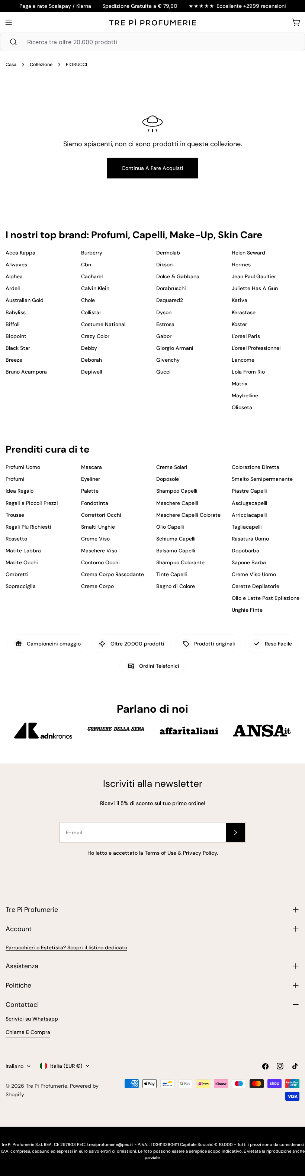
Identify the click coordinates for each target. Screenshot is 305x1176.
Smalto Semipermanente (262, 479)
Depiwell (91, 371)
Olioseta (242, 407)
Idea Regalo (19, 490)
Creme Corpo (97, 586)
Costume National (103, 324)
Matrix (239, 383)
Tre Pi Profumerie (46, 1086)
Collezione (41, 65)
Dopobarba (245, 550)
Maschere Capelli (177, 503)
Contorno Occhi (100, 562)
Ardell (13, 288)
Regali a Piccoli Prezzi (32, 503)
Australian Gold (25, 300)
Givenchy (168, 360)
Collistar (91, 312)
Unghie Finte (247, 610)
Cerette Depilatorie (255, 586)
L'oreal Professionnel (256, 348)
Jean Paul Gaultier (254, 276)
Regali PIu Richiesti (28, 526)
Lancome (243, 360)
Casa (11, 65)
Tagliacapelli (247, 526)
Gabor (163, 336)
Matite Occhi (22, 562)
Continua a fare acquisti (152, 168)
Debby (89, 348)
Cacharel (92, 276)
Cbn (86, 264)
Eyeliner (90, 479)
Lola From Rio (248, 371)
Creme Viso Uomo (254, 574)
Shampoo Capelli (177, 490)
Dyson (163, 312)
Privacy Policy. (200, 853)
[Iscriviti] (235, 832)
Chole (88, 300)
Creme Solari (171, 467)
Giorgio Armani (174, 348)
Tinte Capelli (171, 574)
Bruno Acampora (26, 371)
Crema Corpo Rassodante (112, 574)
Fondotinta (94, 503)
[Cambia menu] (8, 22)
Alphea (14, 276)
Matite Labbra (23, 550)
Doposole (167, 479)
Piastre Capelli (249, 490)
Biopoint (16, 336)
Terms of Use (161, 853)
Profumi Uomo (23, 467)
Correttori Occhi (101, 515)
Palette (90, 490)
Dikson (164, 264)
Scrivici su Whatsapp (32, 1018)
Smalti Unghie (98, 526)
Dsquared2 (169, 300)
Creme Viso (95, 538)
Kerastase (244, 312)
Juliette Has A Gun (255, 288)
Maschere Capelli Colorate (188, 515)
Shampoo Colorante (180, 562)
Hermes (241, 264)
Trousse (15, 515)
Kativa (239, 300)
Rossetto (16, 538)
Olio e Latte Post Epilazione (265, 598)
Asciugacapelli (249, 503)
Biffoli (13, 324)
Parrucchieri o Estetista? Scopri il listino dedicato (66, 947)
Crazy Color (95, 336)
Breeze (14, 360)
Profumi (15, 479)
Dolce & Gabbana (177, 276)
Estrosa (165, 324)
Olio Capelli (170, 526)
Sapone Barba (249, 562)
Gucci (163, 371)
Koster (239, 324)
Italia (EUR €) (66, 1065)
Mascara (91, 467)
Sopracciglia (21, 586)
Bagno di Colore (175, 586)
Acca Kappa (20, 252)
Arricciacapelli (249, 515)
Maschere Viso (99, 550)
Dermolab (168, 252)
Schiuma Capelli (176, 538)
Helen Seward (248, 252)
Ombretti (17, 574)
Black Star (18, 348)
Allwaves (16, 264)
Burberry (91, 252)
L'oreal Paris (246, 336)
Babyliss (16, 312)
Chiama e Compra (28, 1032)
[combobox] (152, 42)
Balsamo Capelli (175, 550)
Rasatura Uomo (250, 538)
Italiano (14, 1066)
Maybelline (245, 395)
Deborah (91, 360)
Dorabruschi (171, 288)
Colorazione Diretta (255, 467)
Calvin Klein (95, 288)
